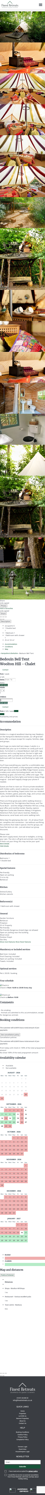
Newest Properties (22, 1418)
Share (3, 613)
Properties (22, 1413)
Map (6, 649)
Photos (3, 606)
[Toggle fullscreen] (3, 616)
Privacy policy (22, 1437)
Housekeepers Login (22, 1451)
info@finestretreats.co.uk (22, 1400)
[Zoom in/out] (6, 616)
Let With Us (22, 1416)
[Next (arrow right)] (3, 619)
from (2, 674)
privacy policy (33, 1471)
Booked (8, 1255)
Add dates (4, 685)
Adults (2, 687)
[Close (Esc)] (1, 616)
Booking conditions (22, 1432)
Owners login (22, 1447)
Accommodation (11, 644)
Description (5, 621)
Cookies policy (22, 1435)
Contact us (22, 1423)
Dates (2, 680)
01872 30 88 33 (22, 1398)
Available (8, 1261)
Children (3, 697)
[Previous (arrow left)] (1, 619)
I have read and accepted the (23, 1471)
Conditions (9, 647)
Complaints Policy (22, 1439)
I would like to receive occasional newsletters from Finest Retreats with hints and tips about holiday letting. (23, 1477)
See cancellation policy (10, 1034)
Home (23, 1411)
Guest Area (22, 1449)
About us (22, 1421)
